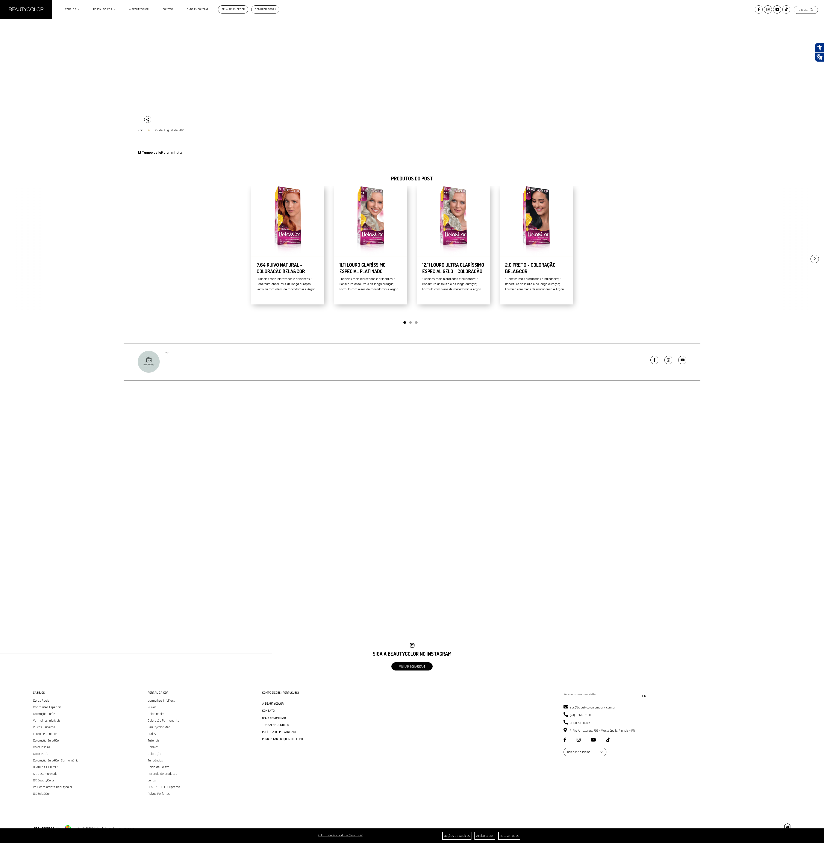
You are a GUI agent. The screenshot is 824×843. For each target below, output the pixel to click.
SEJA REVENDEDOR (233, 9)
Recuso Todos (509, 836)
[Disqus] (412, 463)
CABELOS (71, 9)
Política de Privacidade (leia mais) (340, 835)
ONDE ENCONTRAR (198, 9)
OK (644, 695)
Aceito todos (485, 836)
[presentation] (809, 257)
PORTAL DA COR (103, 9)
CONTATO (167, 9)
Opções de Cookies (457, 836)
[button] (404, 322)
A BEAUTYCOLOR (139, 9)
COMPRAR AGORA (265, 9)
